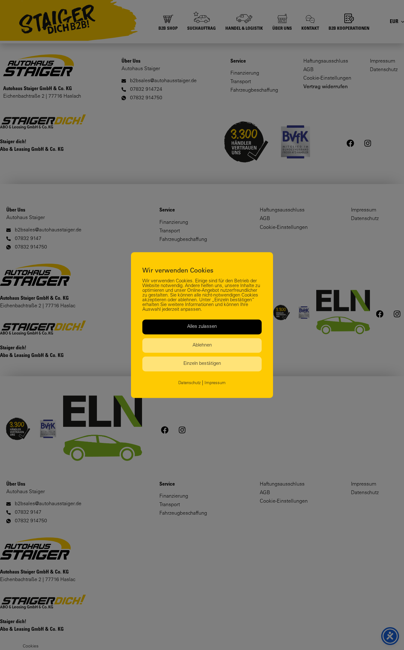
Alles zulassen (202, 326)
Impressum (215, 383)
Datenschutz (189, 383)
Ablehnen (202, 345)
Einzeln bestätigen (202, 363)
